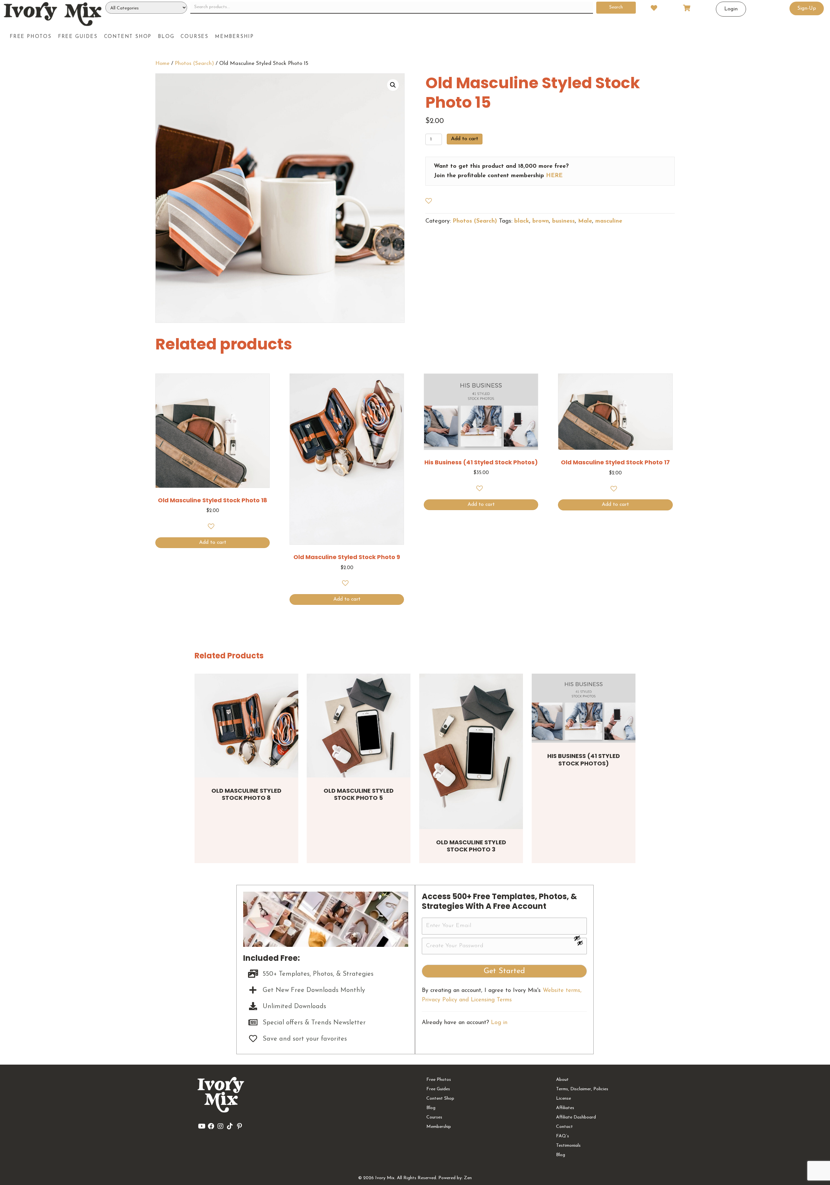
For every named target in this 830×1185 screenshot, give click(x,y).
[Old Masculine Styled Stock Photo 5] (358, 725)
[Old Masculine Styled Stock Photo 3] (471, 751)
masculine (608, 221)
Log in (499, 1023)
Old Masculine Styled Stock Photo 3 (471, 846)
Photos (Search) (194, 63)
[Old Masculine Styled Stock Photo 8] (246, 725)
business (563, 221)
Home (162, 63)
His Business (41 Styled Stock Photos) (583, 759)
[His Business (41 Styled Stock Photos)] (583, 708)
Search (616, 7)
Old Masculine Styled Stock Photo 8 (246, 794)
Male (585, 221)
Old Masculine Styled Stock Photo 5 (359, 794)
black (521, 221)
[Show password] (580, 938)
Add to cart (464, 138)
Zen (468, 1178)
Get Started (504, 971)
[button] (393, 85)
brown (540, 221)
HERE (554, 176)
